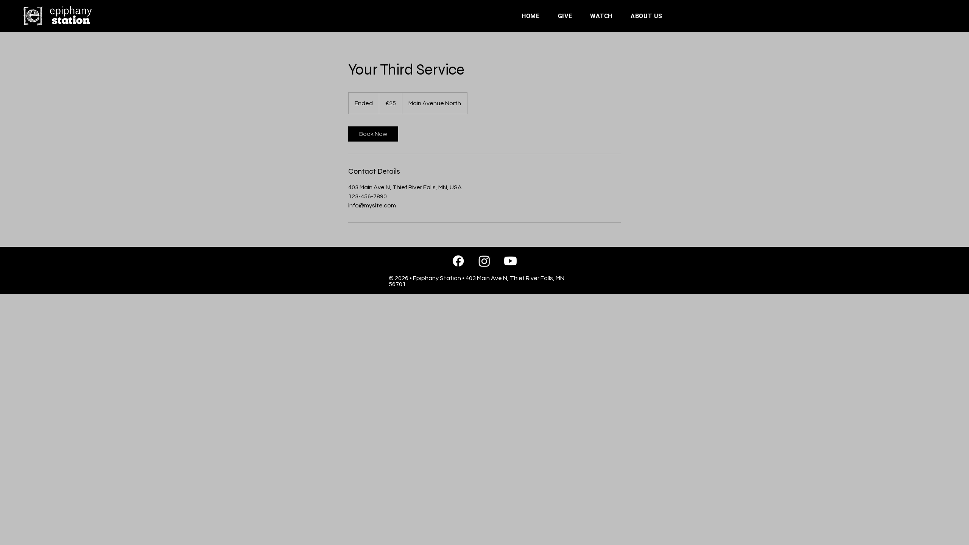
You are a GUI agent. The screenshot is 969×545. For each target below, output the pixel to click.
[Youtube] (510, 261)
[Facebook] (458, 261)
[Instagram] (484, 261)
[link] (373, 134)
